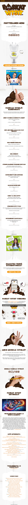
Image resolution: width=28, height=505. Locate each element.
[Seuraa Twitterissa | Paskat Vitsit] (18, 372)
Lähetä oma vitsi (14, 271)
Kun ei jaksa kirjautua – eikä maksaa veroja (12, 443)
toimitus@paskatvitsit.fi (14, 468)
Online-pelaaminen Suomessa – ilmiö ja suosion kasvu (12, 449)
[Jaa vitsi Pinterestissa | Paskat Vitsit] (16, 35)
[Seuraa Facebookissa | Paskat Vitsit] (9, 372)
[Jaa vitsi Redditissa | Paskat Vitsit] (18, 35)
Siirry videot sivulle (14, 322)
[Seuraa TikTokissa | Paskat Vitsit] (14, 372)
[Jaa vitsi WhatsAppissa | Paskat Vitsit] (14, 35)
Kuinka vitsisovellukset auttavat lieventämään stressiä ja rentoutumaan (14, 453)
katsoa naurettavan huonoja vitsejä (13, 301)
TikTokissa (9, 302)
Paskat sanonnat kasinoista (13, 446)
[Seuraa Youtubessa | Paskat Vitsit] (12, 372)
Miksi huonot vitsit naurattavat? (12, 452)
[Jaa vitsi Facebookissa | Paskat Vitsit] (9, 35)
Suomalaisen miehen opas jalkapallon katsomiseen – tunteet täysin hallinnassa (14, 440)
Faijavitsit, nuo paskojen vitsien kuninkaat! (12, 436)
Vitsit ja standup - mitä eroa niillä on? (12, 450)
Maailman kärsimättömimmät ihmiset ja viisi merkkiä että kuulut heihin (12, 447)
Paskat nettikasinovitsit (12, 448)
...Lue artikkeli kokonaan (17, 429)
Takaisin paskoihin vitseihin (14, 65)
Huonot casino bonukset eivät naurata (12, 442)
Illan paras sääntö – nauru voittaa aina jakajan (13, 451)
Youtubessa (14, 302)
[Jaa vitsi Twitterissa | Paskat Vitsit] (12, 35)
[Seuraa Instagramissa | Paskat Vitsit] (16, 372)
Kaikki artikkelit (14, 456)
